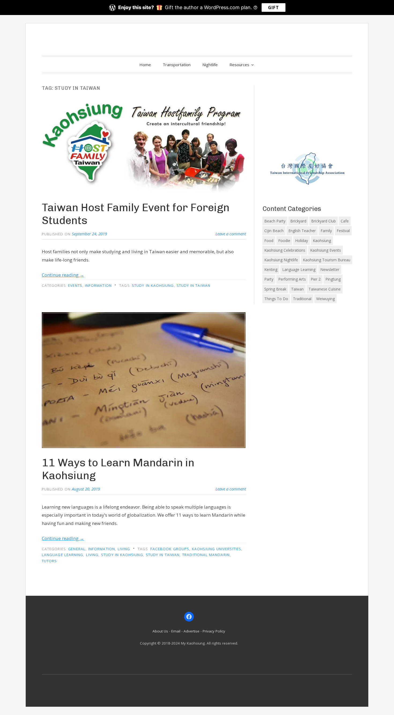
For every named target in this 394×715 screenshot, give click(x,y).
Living (124, 548)
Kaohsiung (322, 240)
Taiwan (297, 289)
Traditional (302, 298)
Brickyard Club (323, 221)
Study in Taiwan (193, 285)
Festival (343, 230)
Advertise (191, 631)
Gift (273, 7)
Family (326, 230)
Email (175, 631)
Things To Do (276, 298)
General (77, 548)
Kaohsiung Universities (216, 548)
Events (75, 285)
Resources (239, 64)
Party (268, 279)
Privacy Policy (214, 631)
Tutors (49, 560)
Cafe (345, 221)
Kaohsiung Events (325, 250)
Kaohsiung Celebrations (284, 250)
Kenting (270, 269)
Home (145, 64)
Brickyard (298, 221)
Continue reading (63, 275)
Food (268, 240)
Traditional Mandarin (206, 554)
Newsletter (329, 269)
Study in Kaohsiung (153, 285)
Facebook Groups (169, 548)
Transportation (177, 64)
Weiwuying (325, 298)
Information (98, 285)
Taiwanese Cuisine (324, 289)
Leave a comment (230, 233)
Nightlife (210, 64)
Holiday (301, 240)
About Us (160, 631)
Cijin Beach (274, 230)
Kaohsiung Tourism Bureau (326, 259)
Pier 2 (316, 279)
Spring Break (275, 289)
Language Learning (62, 554)
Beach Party (274, 221)
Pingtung (333, 279)
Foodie (284, 240)
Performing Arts (292, 279)
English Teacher (302, 230)
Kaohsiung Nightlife (281, 259)
